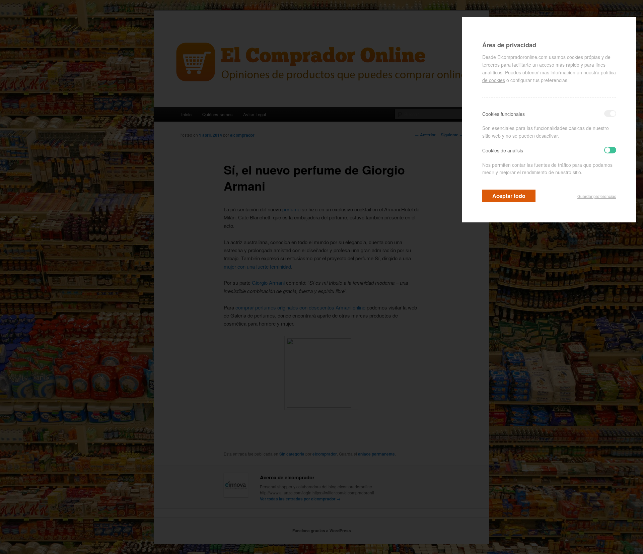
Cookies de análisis (502, 150)
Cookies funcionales (503, 114)
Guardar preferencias (596, 196)
